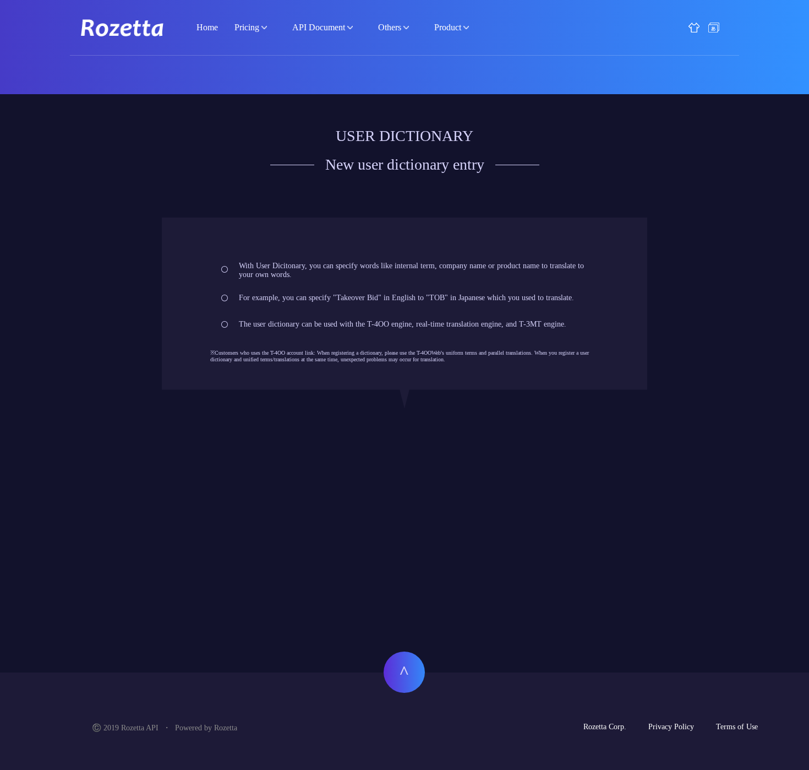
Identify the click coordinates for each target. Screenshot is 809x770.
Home (207, 27)
